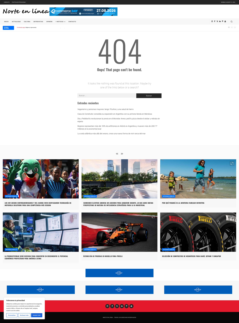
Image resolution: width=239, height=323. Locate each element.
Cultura (27, 21)
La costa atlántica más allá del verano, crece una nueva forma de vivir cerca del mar (111, 133)
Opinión (49, 21)
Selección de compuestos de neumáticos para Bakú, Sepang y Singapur (191, 256)
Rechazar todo (24, 315)
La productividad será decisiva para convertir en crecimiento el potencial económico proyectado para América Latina (36, 257)
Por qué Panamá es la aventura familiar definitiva (183, 203)
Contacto (7, 2)
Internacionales (11, 196)
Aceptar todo (37, 315)
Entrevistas (38, 21)
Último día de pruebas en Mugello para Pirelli (102, 256)
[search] (231, 21)
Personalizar (12, 315)
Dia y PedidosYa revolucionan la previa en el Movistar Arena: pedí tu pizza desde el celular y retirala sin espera (118, 120)
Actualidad (16, 21)
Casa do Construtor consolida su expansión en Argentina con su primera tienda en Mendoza (114, 114)
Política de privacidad (19, 2)
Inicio (6, 21)
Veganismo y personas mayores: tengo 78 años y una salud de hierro (105, 109)
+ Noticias (59, 21)
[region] (24, 308)
